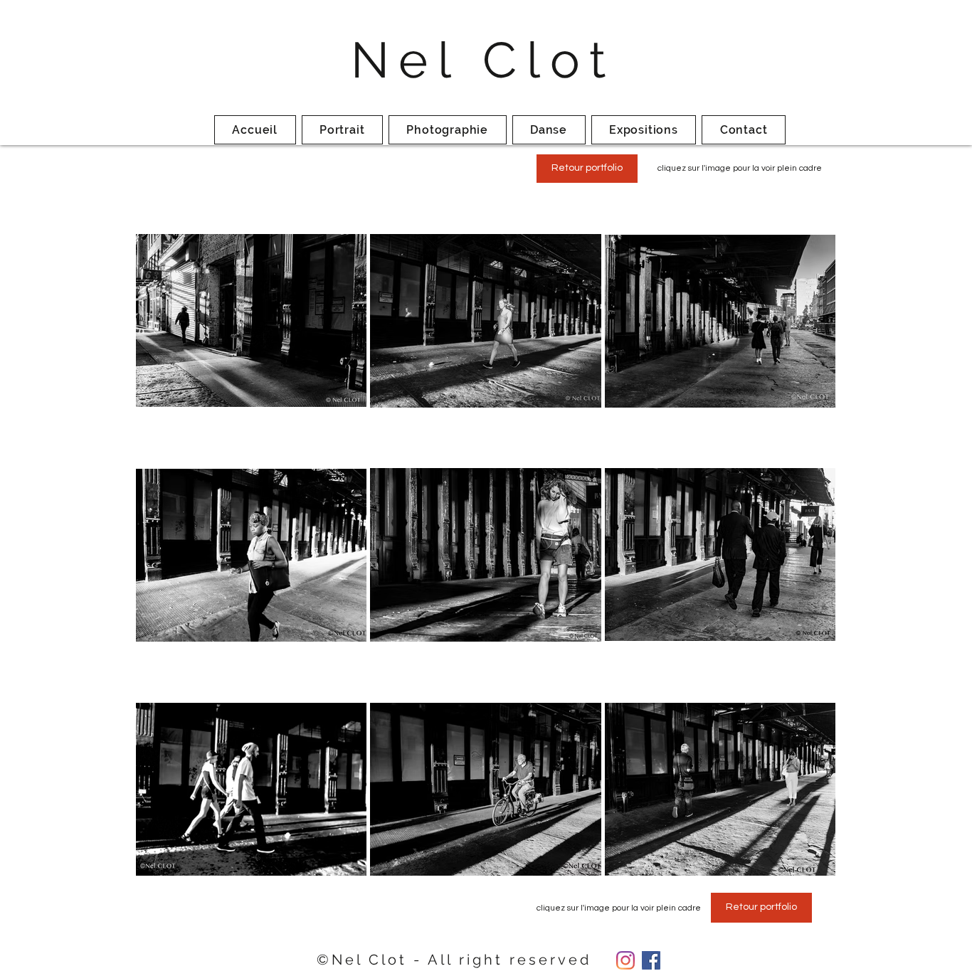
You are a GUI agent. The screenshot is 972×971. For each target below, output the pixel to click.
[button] (740, 168)
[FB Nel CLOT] (651, 960)
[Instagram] (625, 960)
